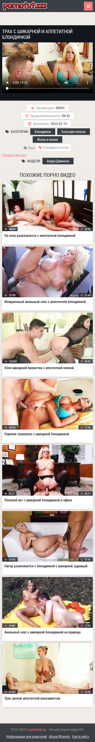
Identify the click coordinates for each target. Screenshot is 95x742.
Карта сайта (80, 736)
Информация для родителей (26, 736)
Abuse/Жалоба (59, 736)
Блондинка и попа (56, 147)
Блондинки (43, 131)
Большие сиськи (74, 131)
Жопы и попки (47, 139)
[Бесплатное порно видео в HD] (28, 6)
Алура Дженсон (58, 161)
